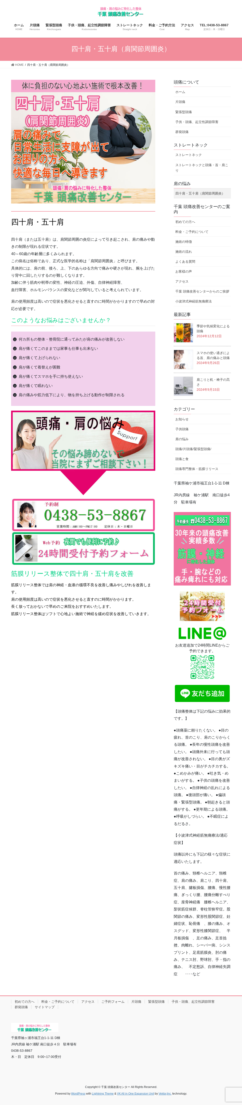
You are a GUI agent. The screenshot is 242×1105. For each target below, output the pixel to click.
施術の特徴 (183, 242)
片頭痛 (180, 102)
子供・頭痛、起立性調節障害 (196, 122)
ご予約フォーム (113, 1001)
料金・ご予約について (191, 232)
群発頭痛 (182, 132)
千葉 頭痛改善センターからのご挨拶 (202, 291)
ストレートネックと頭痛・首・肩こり (201, 167)
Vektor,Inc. (165, 1093)
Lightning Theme (103, 1093)
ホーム (180, 92)
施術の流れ (183, 251)
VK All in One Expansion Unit (135, 1093)
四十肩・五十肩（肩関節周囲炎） (200, 193)
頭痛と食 (182, 459)
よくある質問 (185, 261)
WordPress (78, 1093)
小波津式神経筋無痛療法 (193, 301)
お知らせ (182, 419)
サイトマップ (45, 1007)
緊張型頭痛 (183, 112)
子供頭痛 (182, 429)
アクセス (182, 281)
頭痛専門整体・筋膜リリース (196, 469)
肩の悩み (182, 439)
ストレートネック (188, 155)
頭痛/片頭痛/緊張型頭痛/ (193, 449)
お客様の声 (183, 271)
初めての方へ (185, 222)
